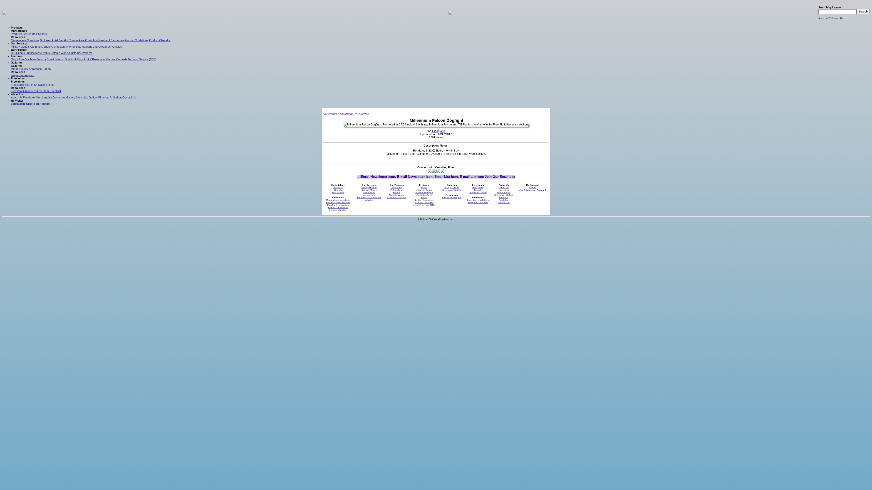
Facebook (29, 97)
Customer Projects (80, 53)
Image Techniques (22, 75)
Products (16, 34)
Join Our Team (28, 59)
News (14, 59)
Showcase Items (44, 84)
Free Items (17, 84)
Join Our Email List (500, 177)
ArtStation (116, 97)
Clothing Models (40, 46)
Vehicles (116, 46)
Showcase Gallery (40, 69)
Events (45, 53)
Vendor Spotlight (47, 59)
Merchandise (44, 97)
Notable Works (59, 53)
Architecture (58, 46)
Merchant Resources (111, 40)
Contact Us (837, 18)
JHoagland (438, 131)
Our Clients (18, 53)
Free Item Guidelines (24, 91)
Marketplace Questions (25, 40)
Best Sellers (39, 34)
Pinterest (103, 97)
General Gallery (348, 114)
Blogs (80, 59)
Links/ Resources (95, 59)
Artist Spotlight (67, 59)
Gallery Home (330, 114)
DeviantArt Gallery (64, 97)
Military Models (20, 46)
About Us (16, 97)
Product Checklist (160, 40)
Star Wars (364, 114)
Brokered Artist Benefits (54, 40)
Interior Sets (73, 46)
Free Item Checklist (49, 91)
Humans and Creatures (96, 46)
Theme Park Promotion (83, 40)
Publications (33, 53)
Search (26, 34)
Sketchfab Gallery (87, 97)
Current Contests (116, 59)
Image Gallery (19, 69)
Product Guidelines (136, 40)
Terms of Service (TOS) (142, 59)
